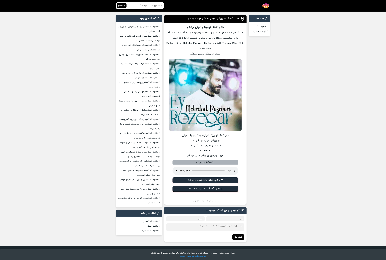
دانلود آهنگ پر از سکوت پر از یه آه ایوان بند (138, 119)
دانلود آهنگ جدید (150, 221)
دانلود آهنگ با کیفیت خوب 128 (204, 188)
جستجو (121, 5)
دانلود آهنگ (210, 201)
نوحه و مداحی (259, 31)
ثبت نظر (238, 237)
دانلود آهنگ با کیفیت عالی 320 (204, 180)
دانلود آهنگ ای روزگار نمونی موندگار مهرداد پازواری (213, 18)
